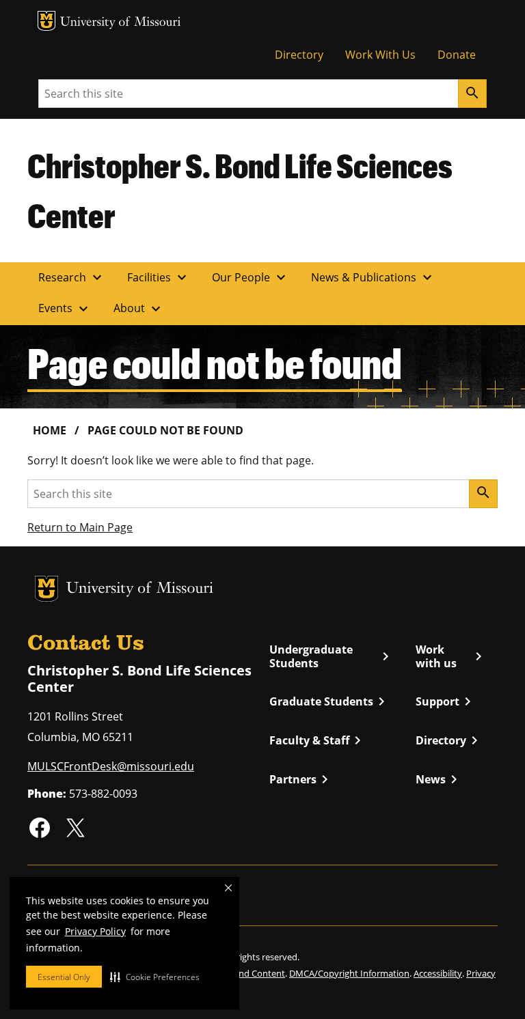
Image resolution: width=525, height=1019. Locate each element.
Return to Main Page (80, 527)
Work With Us (380, 54)
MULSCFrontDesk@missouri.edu (110, 766)
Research (71, 277)
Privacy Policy (95, 931)
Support (446, 701)
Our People (250, 277)
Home (49, 430)
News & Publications (373, 277)
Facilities (158, 277)
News (439, 779)
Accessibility (438, 973)
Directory (299, 54)
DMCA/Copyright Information (349, 973)
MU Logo (46, 21)
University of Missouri (120, 23)
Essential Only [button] (64, 977)
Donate (457, 54)
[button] (154, 977)
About (138, 309)
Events (65, 309)
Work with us (451, 656)
